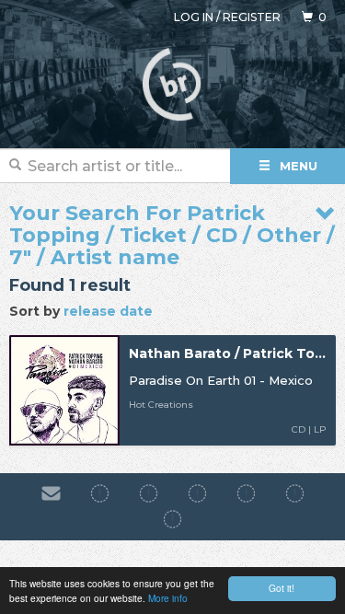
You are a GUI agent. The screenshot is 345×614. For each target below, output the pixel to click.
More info (168, 598)
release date (108, 311)
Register (252, 17)
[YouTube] (172, 520)
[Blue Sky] (294, 493)
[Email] (51, 493)
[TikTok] (197, 493)
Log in (193, 17)
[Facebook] (99, 493)
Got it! (281, 588)
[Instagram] (148, 493)
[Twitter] (246, 493)
